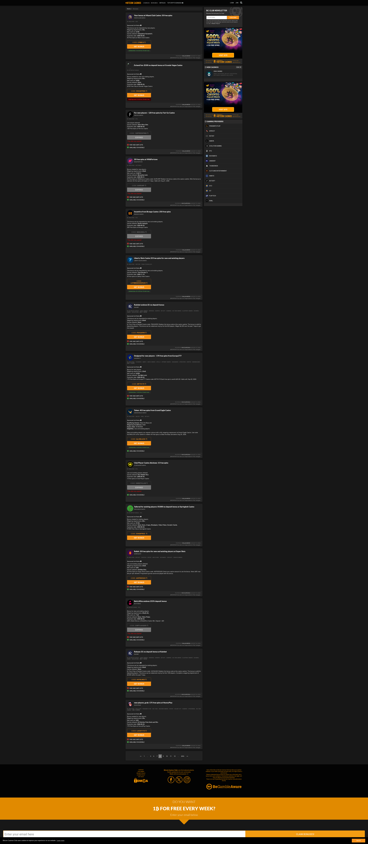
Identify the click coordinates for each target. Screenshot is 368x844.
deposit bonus (133, 607)
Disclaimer (141, 771)
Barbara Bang (196, 362)
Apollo (158, 362)
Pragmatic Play (146, 708)
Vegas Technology (146, 264)
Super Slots (137, 554)
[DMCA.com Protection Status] (141, 780)
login (232, 3)
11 (171, 756)
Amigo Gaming (151, 362)
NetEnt (149, 557)
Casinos (146, 3)
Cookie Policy (141, 775)
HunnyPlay (137, 705)
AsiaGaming (175, 362)
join (236, 3)
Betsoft (163, 311)
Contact (141, 770)
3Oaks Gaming (144, 311)
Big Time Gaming (176, 311)
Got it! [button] (358, 840)
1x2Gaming (139, 362)
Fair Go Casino (138, 115)
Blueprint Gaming (187, 311)
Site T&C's (141, 776)
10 (167, 756)
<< (140, 756)
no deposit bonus (134, 70)
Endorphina (135, 312)
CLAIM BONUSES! (305, 834)
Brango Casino (139, 214)
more (238, 67)
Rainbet (136, 307)
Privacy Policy (141, 773)
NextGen (138, 264)
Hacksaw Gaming (163, 708)
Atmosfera (182, 362)
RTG (137, 119)
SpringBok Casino (139, 509)
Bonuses (154, 3)
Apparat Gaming (166, 362)
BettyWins (137, 603)
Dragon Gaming (177, 557)
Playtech (143, 557)
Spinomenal (191, 708)
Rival (142, 416)
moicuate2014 (186, 203)
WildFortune (138, 162)
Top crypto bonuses (174, 3)
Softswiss (138, 165)
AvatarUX (151, 311)
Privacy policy (216, 23)
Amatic (144, 362)
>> (187, 756)
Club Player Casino (140, 465)
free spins (131, 21)
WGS (137, 21)
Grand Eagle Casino (140, 412)
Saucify (138, 416)
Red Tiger (155, 708)
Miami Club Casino (139, 18)
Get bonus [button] (139, 46)
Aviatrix (157, 311)
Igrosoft (169, 557)
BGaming (168, 311)
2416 (182, 756)
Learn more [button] (60, 840)
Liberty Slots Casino (140, 260)
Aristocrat (156, 557)
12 (174, 756)
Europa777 (137, 358)
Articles (162, 3)
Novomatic (163, 557)
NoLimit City (177, 708)
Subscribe (233, 17)
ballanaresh (186, 56)
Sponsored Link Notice (133, 25)
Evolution (138, 708)
